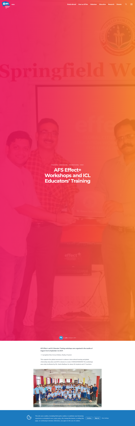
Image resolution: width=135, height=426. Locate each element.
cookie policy (57, 418)
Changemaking (54, 165)
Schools (81, 165)
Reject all (97, 418)
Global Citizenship (63, 165)
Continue (89, 418)
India (6, 4)
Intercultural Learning (74, 165)
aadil (66, 337)
